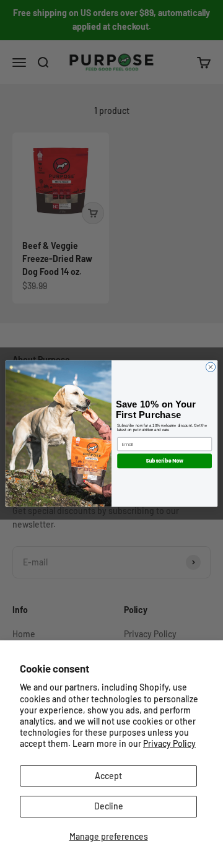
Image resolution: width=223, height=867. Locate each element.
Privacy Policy (169, 743)
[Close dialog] (210, 367)
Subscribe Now (164, 461)
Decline (108, 806)
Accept (108, 775)
